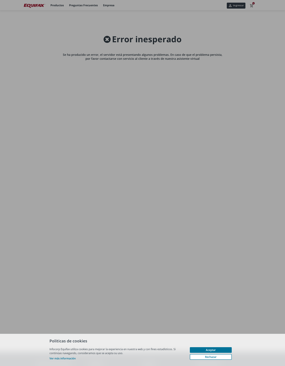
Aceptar (211, 350)
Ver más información (62, 358)
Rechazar (211, 357)
